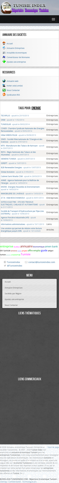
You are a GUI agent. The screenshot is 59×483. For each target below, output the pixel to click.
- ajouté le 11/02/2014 (12, 120)
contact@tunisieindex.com (41, 262)
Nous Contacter (11, 305)
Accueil (8, 281)
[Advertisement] (29, 346)
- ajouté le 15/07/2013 (13, 163)
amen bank (51, 246)
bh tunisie (5, 250)
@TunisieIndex (14, 265)
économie (8, 255)
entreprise (6, 246)
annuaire (26, 246)
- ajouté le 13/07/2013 (21, 167)
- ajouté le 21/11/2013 (23, 204)
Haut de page (53, 447)
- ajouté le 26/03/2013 (21, 176)
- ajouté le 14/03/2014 (20, 181)
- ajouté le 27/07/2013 (21, 140)
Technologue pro (29, 481)
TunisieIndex (13, 262)
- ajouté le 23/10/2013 (15, 115)
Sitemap (3, 481)
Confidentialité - (15, 481)
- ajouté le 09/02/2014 (15, 124)
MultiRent (17, 247)
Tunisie (26, 254)
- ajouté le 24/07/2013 (18, 153)
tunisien (19, 251)
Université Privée (15, 255)
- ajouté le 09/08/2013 (18, 135)
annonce (14, 251)
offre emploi (34, 250)
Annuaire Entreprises (14, 287)
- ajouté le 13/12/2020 (21, 229)
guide (44, 250)
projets (24, 251)
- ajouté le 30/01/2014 (22, 198)
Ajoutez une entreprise (14, 299)
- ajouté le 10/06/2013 (22, 212)
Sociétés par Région (13, 293)
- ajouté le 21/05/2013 (17, 172)
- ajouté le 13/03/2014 (22, 193)
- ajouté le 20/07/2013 (18, 158)
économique (38, 246)
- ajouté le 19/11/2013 (22, 224)
